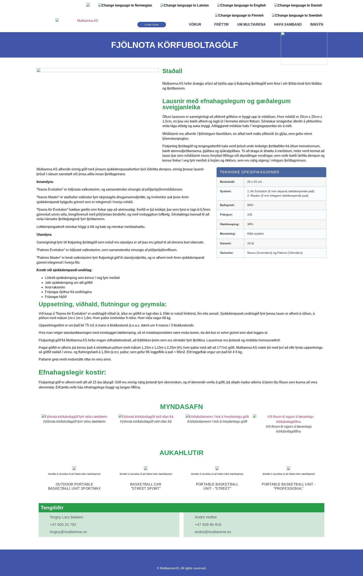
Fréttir (221, 24)
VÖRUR (195, 24)
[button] (43, 424)
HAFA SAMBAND (288, 24)
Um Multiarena (251, 24)
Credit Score (152, 24)
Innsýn (316, 24)
